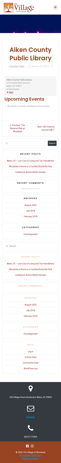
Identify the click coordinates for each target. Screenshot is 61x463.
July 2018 (30, 211)
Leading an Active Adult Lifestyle (30, 172)
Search (52, 143)
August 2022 (31, 205)
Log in (30, 351)
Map (10, 92)
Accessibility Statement (30, 455)
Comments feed (30, 363)
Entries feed (30, 357)
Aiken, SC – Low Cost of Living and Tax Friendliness (30, 161)
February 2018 (30, 216)
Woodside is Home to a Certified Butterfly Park (30, 166)
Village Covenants (30, 458)
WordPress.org (30, 368)
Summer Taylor (17, 66)
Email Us (31, 417)
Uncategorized (30, 234)
